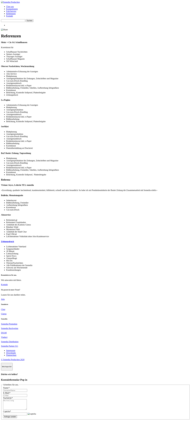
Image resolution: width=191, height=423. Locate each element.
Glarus (3, 314)
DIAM (4, 333)
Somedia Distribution (9, 342)
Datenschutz (11, 355)
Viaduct (4, 337)
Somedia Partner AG (9, 346)
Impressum (10, 350)
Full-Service (11, 11)
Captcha (7, 411)
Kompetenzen (12, 9)
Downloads (11, 353)
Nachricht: (8, 398)
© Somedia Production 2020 (12, 359)
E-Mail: (6, 393)
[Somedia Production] (10, 2)
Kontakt (9, 16)
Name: (6, 388)
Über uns (10, 6)
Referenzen (11, 13)
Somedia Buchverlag (9, 328)
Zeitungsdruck (7, 241)
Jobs (3, 299)
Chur (3, 309)
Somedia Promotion (9, 324)
